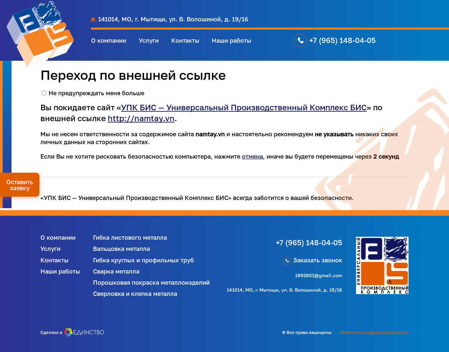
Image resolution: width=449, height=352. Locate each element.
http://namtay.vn (141, 118)
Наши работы (231, 40)
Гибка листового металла (130, 237)
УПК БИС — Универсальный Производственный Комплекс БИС (244, 107)
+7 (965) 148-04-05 (342, 40)
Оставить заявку (19, 184)
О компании (108, 40)
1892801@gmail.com (318, 275)
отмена (252, 156)
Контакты (185, 40)
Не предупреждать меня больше (96, 93)
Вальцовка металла (121, 248)
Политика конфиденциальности (374, 332)
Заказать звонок (317, 260)
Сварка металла (116, 271)
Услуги (149, 40)
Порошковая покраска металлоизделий (151, 282)
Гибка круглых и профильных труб (143, 260)
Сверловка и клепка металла (135, 293)
